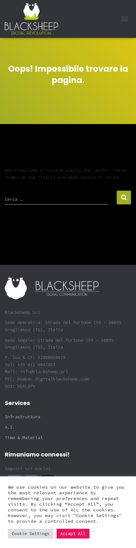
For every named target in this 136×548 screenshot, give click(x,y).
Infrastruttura (22, 417)
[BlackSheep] (34, 19)
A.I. (10, 427)
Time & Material (24, 437)
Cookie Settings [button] (31, 533)
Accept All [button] (73, 533)
